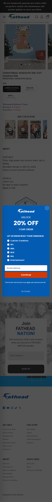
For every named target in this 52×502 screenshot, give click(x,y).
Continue (26, 274)
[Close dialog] (47, 208)
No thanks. (25, 291)
